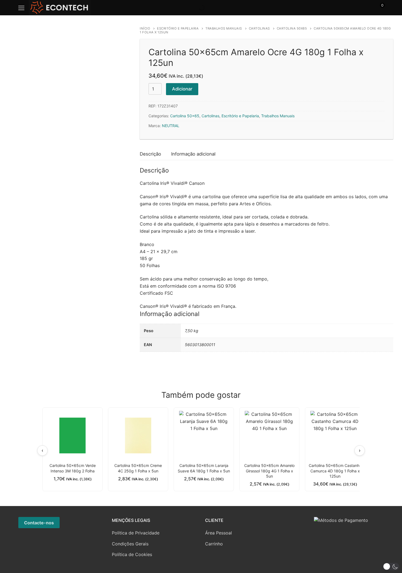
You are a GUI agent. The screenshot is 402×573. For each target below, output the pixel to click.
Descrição (150, 154)
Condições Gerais (130, 543)
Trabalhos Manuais (223, 28)
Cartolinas (259, 28)
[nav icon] (21, 7)
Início (145, 28)
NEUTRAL (170, 125)
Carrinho (214, 543)
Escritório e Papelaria (178, 28)
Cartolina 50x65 (292, 28)
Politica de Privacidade (135, 533)
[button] (391, 566)
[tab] (150, 154)
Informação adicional (193, 154)
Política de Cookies (132, 554)
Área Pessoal (218, 533)
